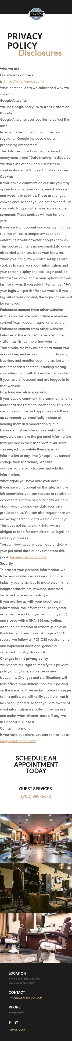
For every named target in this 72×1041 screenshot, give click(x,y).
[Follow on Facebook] (10, 1022)
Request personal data (28, 556)
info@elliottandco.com (18, 740)
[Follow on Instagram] (17, 1022)
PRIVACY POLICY (17, 1029)
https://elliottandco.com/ (24, 81)
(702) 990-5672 (36, 796)
